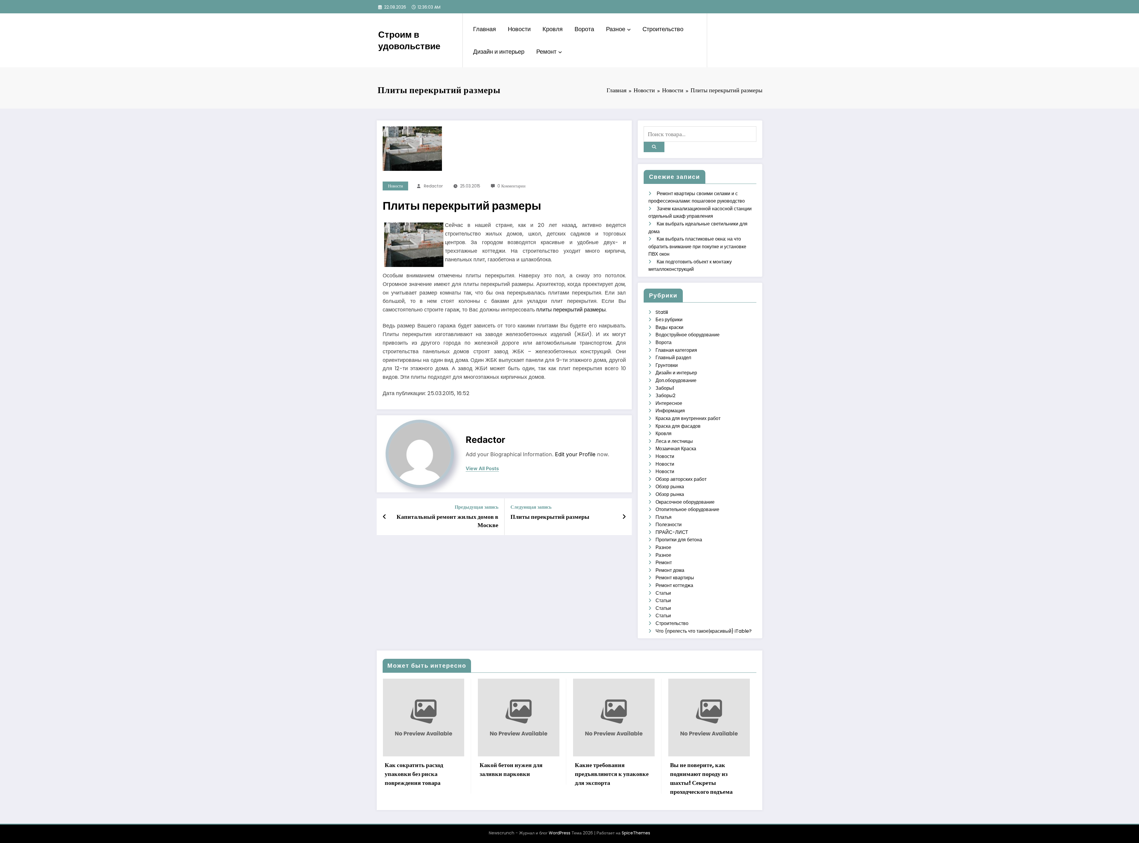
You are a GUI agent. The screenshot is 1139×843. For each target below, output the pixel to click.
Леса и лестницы (674, 441)
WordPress (559, 833)
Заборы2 (665, 395)
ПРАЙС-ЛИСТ (672, 532)
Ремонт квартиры (675, 577)
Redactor (433, 186)
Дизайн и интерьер (498, 51)
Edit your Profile (575, 454)
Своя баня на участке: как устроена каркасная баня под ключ (705, 774)
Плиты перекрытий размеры (549, 517)
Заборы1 (665, 388)
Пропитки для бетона (679, 539)
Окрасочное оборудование (685, 502)
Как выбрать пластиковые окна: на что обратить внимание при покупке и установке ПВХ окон (697, 246)
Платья (664, 517)
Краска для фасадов (678, 426)
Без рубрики (669, 319)
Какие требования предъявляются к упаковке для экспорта (516, 774)
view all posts (482, 468)
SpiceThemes (636, 833)
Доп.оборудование (676, 380)
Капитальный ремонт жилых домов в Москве (447, 521)
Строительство (662, 29)
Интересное (669, 403)
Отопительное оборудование (687, 509)
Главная (484, 29)
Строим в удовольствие (409, 40)
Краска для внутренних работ (688, 418)
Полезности (669, 524)
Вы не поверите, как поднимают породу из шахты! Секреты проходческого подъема (606, 778)
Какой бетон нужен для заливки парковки (415, 769)
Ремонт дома (670, 570)
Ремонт (546, 51)
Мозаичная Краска (676, 448)
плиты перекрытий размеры (571, 309)
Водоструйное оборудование (688, 334)
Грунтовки (667, 365)
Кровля (553, 29)
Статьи (663, 593)
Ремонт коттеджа (674, 585)
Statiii (662, 312)
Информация (670, 410)
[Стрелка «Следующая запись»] (624, 516)
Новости (519, 29)
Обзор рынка (670, 486)
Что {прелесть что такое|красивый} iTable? (704, 631)
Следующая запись (530, 507)
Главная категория (676, 350)
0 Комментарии (511, 186)
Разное (615, 29)
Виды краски (669, 327)
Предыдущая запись (476, 507)
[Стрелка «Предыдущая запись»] (384, 516)
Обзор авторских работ (681, 479)
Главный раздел (673, 357)
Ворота (584, 29)
